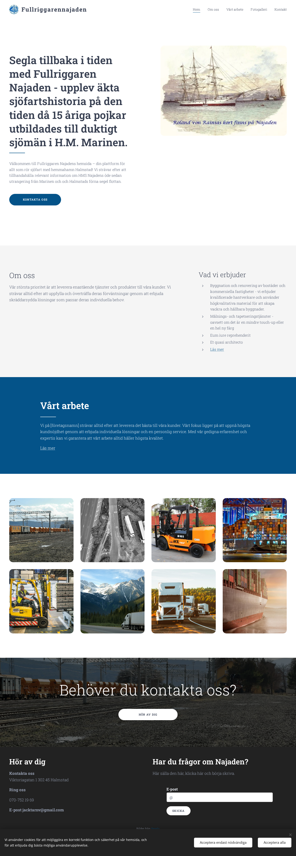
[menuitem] (198, 9)
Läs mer (217, 349)
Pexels (155, 828)
